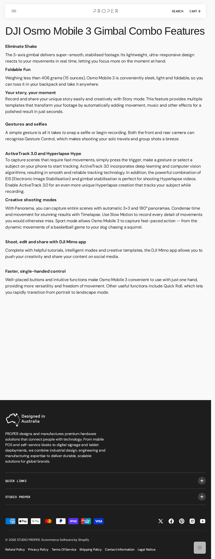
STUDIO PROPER (28, 540)
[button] (15, 11)
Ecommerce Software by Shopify (65, 540)
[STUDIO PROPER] (106, 11)
